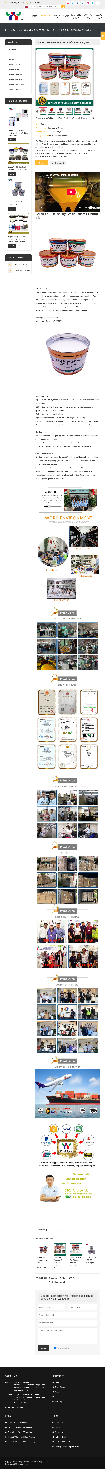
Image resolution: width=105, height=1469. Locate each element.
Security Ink (12, 60)
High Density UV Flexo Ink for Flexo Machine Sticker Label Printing (17, 239)
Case (66, 16)
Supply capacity (42, 135)
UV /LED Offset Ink (42, 30)
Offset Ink (27, 30)
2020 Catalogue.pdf (55, 1230)
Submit (43, 1348)
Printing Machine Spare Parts (67, 1447)
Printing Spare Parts (16, 85)
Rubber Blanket (61, 1437)
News (57, 16)
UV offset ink (74, 1278)
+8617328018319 (35, 3)
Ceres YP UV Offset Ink (17, 1422)
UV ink (63, 1278)
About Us (99, 16)
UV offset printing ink (56, 1282)
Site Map (58, 1402)
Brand (38, 124)
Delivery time (41, 132)
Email (41, 162)
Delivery (58, 1382)
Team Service (60, 1387)
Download (58, 163)
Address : (9, 1382)
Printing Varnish (14, 70)
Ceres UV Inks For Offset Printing (21, 1437)
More (12, 139)
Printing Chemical (15, 75)
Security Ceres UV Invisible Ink (20, 1427)
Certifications (60, 1397)
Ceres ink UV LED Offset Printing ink (18, 203)
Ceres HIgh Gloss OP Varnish (20, 1432)
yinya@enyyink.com (16, 3)
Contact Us (89, 16)
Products (46, 16)
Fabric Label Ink (14, 65)
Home (34, 16)
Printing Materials (15, 80)
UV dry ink (52, 1278)
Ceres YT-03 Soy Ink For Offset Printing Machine (18, 168)
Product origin (41, 128)
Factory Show (76, 16)
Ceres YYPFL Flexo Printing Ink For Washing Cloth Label (18, 132)
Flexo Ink (11, 55)
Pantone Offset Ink (62, 1442)
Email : (8, 1407)
